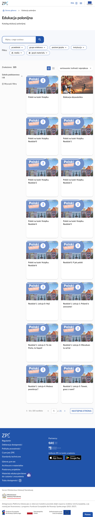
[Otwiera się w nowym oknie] (55, 458)
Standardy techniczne (11, 457)
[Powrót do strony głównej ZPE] (5, 3)
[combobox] (17, 47)
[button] (76, 3)
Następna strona (81, 411)
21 (60, 411)
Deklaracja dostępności (12, 445)
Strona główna (10, 10)
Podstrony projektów (11, 470)
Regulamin (6, 441)
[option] (12, 76)
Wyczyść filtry (10, 84)
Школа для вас (9, 462)
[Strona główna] (12, 435)
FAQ (72, 3)
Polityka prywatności (11, 449)
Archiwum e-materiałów (12, 466)
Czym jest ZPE (8, 453)
